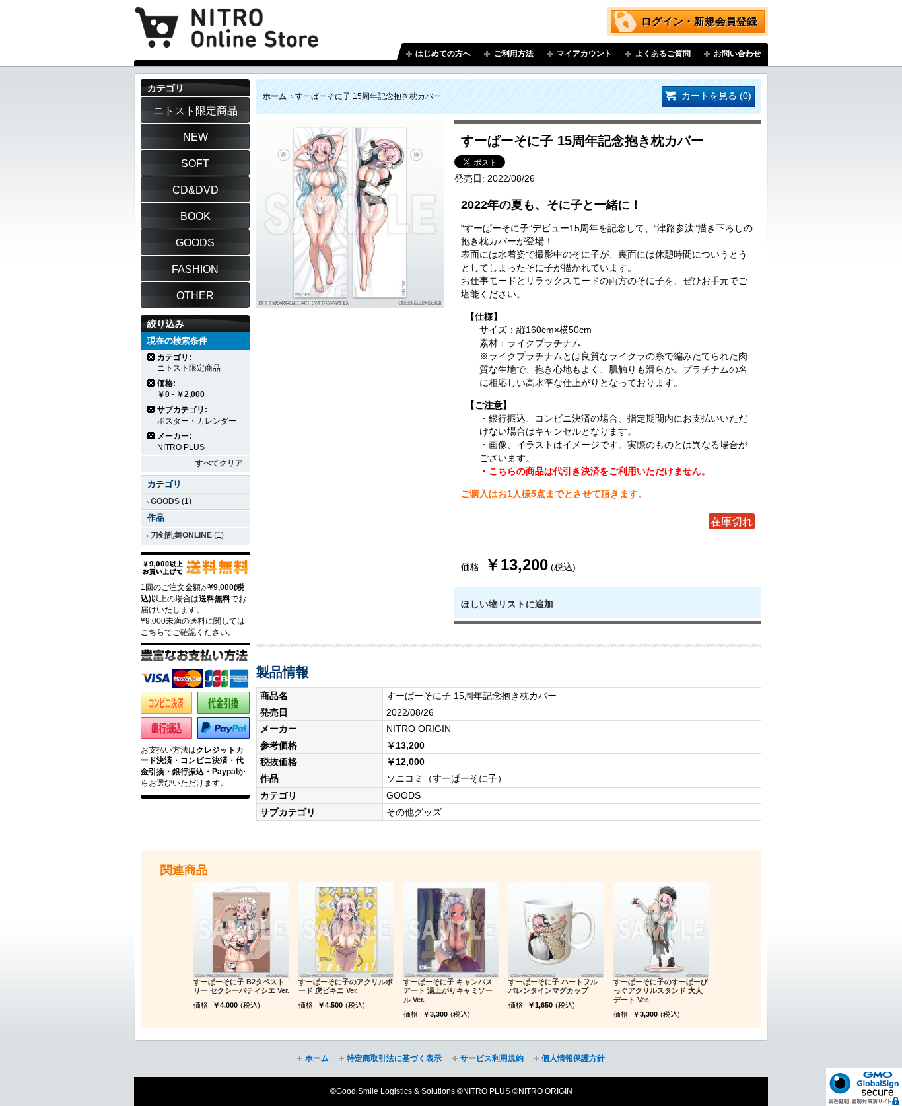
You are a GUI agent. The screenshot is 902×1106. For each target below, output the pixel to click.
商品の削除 (151, 357)
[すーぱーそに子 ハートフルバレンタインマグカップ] (556, 930)
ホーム (275, 96)
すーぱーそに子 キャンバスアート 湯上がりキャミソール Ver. (448, 991)
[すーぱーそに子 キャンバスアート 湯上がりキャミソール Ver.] (451, 930)
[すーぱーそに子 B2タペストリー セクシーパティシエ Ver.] (241, 930)
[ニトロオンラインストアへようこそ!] (226, 17)
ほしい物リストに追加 (507, 604)
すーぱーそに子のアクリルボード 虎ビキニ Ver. (345, 986)
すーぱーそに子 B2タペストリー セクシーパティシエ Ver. (241, 986)
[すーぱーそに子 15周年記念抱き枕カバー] (350, 127)
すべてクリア (219, 463)
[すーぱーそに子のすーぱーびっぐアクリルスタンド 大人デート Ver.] (661, 930)
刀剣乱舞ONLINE (181, 535)
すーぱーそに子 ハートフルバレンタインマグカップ (553, 986)
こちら (152, 632)
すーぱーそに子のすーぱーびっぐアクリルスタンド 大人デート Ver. (660, 991)
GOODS (165, 501)
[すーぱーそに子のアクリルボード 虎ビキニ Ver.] (346, 930)
